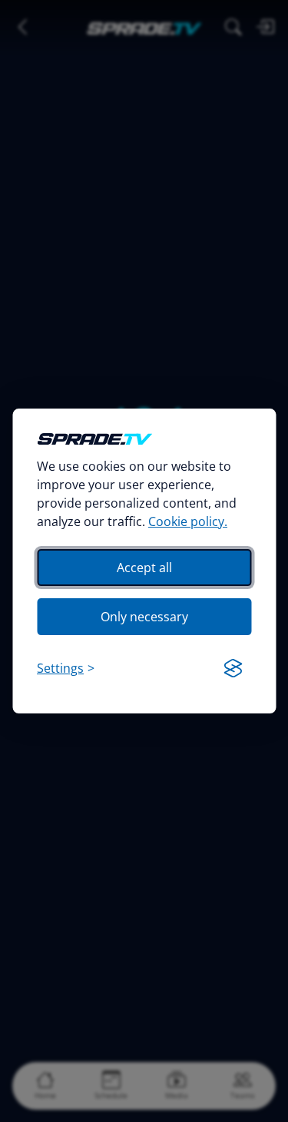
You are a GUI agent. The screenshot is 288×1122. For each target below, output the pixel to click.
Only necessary (144, 616)
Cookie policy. (187, 521)
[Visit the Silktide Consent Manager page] (232, 668)
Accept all (144, 567)
